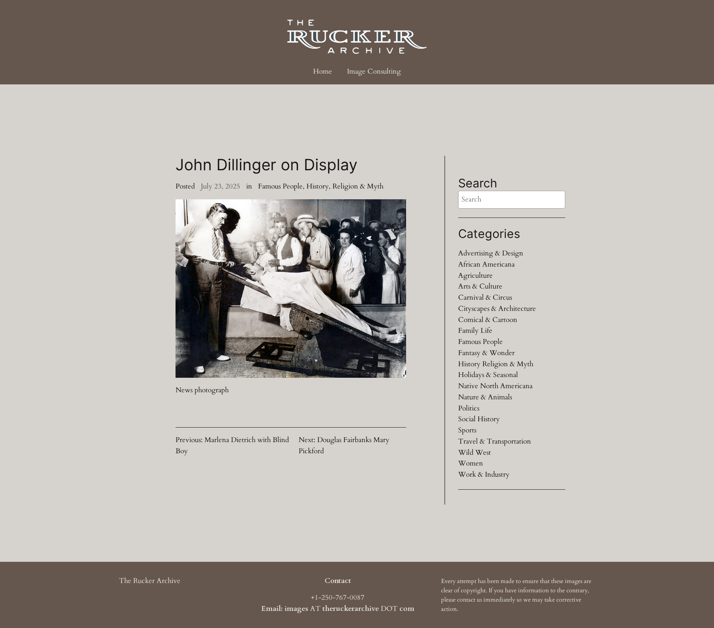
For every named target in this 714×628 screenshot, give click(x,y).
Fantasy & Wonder (486, 353)
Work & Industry (483, 474)
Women (470, 463)
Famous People (280, 186)
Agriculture (475, 275)
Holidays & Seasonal (488, 375)
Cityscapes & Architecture (497, 308)
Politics (468, 408)
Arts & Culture (480, 286)
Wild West (474, 452)
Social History (479, 419)
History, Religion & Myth (344, 186)
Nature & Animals (485, 397)
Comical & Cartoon (487, 320)
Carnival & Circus (485, 297)
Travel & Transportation (494, 441)
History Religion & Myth (495, 364)
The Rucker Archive (149, 581)
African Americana (486, 264)
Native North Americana (495, 386)
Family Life (475, 330)
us (479, 600)
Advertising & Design (490, 253)
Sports (467, 430)
